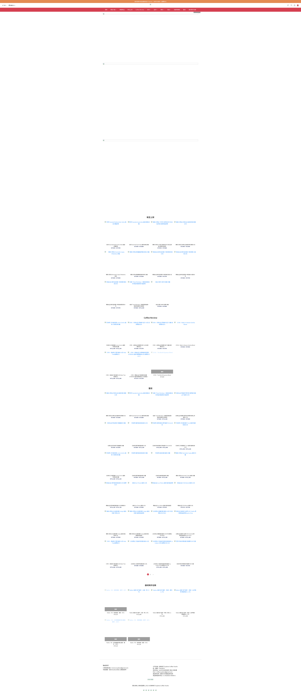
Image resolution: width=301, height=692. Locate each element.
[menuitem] (148, 574)
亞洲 (155, 9)
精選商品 (122, 9)
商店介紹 (113, 9)
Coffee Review (140, 9)
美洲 (162, 9)
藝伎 (184, 9)
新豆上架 (130, 9)
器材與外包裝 (192, 9)
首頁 (106, 9)
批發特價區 (177, 9)
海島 (168, 9)
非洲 (148, 9)
